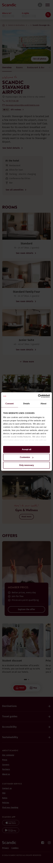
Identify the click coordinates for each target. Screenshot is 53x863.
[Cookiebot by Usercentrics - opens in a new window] (38, 396)
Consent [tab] (9, 403)
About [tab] (43, 403)
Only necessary (26, 465)
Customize (25, 457)
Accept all (26, 449)
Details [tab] (26, 403)
